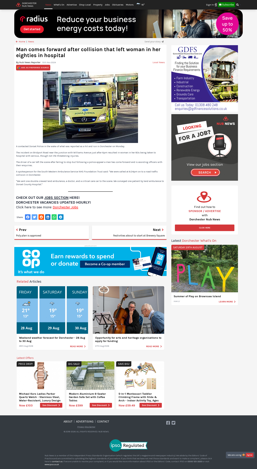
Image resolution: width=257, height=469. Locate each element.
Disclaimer (90, 427)
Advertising (85, 421)
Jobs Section (56, 198)
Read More (76, 346)
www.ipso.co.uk (52, 464)
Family (177, 301)
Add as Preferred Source (35, 68)
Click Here (204, 227)
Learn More (226, 301)
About (68, 421)
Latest (193, 241)
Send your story (153, 41)
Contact (103, 421)
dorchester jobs (65, 207)
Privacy (80, 427)
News (48, 4)
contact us (57, 461)
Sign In (210, 4)
